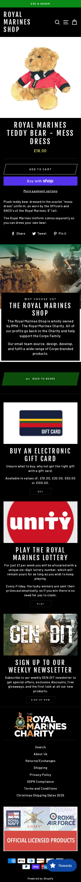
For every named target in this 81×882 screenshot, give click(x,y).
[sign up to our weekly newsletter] (40, 634)
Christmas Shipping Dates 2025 (40, 795)
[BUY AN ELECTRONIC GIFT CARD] (40, 423)
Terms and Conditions (40, 788)
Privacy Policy (40, 775)
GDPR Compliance (40, 781)
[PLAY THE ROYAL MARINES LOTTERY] (40, 522)
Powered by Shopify (40, 878)
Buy (40, 491)
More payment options (40, 191)
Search (40, 747)
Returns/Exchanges (40, 761)
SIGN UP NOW (40, 699)
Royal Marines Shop (17, 22)
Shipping (40, 767)
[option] (40, 3)
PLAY (40, 604)
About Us (40, 754)
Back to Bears (43, 378)
